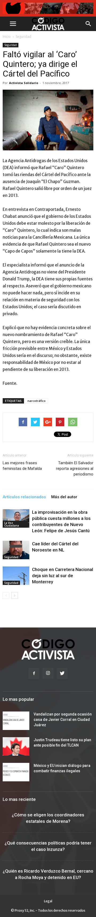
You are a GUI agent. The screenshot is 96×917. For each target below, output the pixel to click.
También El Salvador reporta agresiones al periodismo (74, 469)
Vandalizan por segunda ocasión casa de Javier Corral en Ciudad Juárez (63, 719)
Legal (48, 901)
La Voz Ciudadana (11, 524)
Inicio (7, 36)
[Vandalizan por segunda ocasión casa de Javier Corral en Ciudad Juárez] (16, 720)
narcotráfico (36, 401)
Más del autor (64, 496)
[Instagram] (48, 673)
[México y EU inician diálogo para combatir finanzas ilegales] (16, 772)
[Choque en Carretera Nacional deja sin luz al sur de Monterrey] (16, 575)
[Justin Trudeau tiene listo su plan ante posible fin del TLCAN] (16, 746)
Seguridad (23, 36)
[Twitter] (62, 673)
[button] (88, 24)
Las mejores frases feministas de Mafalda (22, 466)
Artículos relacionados (24, 496)
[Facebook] (34, 673)
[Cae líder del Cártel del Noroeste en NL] (16, 550)
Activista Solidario (23, 83)
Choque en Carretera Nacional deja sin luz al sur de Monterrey (62, 575)
